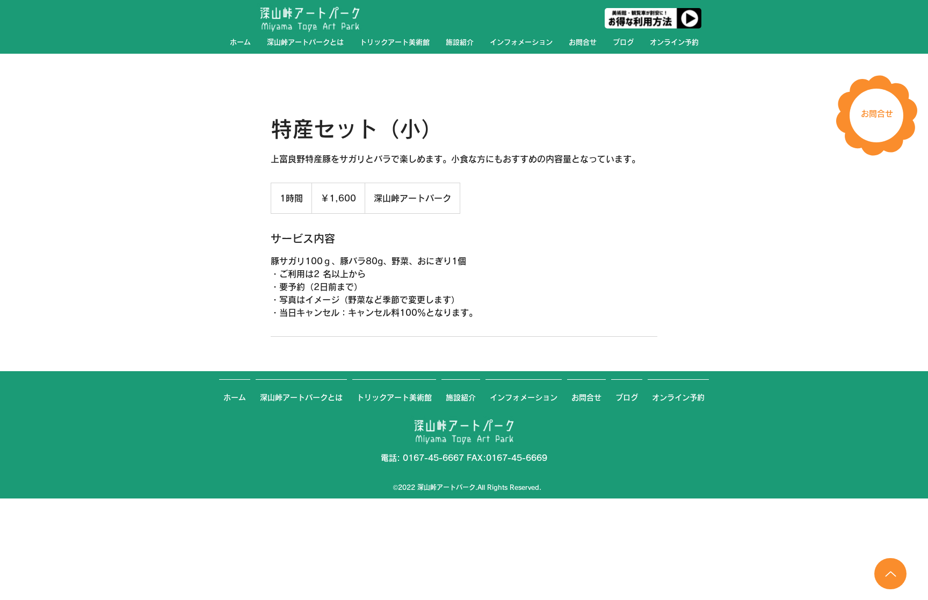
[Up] (890, 573)
